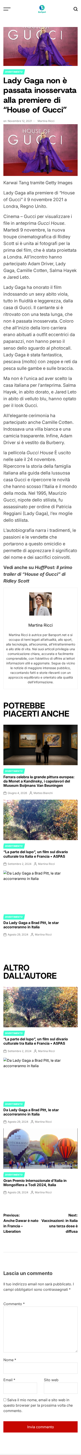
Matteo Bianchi (43, 793)
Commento (14, 1304)
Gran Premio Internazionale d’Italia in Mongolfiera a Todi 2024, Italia (35, 1182)
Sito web (51, 1380)
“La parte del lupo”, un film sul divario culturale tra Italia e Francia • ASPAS (35, 854)
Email (9, 1380)
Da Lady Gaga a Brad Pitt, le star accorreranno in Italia (31, 924)
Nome (9, 1360)
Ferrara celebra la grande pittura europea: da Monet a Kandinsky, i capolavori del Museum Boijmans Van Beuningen (38, 781)
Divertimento (14, 71)
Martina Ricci (46, 121)
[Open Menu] (7, 9)
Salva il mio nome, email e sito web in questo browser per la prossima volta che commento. (38, 1405)
